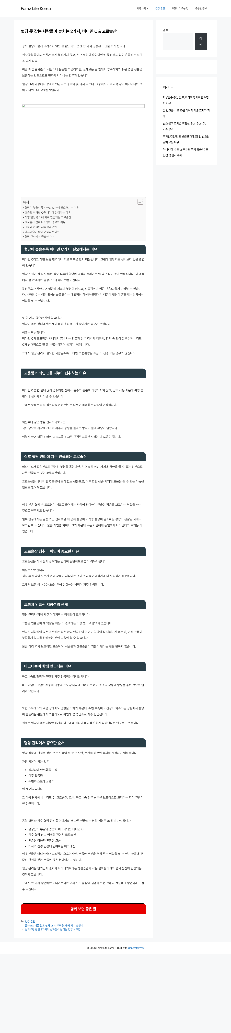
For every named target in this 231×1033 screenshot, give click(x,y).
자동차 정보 (143, 8)
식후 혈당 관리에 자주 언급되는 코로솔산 (48, 217)
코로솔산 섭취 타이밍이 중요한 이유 (45, 222)
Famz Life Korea (36, 8)
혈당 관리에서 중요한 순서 (40, 236)
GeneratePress (136, 947)
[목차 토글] (138, 202)
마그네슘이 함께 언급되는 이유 (42, 232)
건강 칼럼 (160, 8)
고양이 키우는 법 (180, 8)
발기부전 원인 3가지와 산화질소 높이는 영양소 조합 (52, 929)
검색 (165, 30)
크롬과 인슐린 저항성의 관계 (41, 227)
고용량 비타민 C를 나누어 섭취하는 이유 (48, 212)
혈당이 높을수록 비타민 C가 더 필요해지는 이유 (52, 207)
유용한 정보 (201, 8)
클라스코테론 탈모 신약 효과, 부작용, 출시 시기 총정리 (54, 925)
